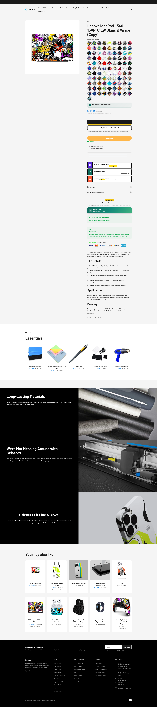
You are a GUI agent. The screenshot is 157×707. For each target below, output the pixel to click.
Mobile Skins (57, 663)
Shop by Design (77, 7)
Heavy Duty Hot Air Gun (121, 366)
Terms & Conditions (100, 672)
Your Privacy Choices (100, 675)
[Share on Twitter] (95, 317)
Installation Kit (58, 691)
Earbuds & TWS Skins (59, 675)
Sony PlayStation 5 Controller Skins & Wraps (121, 622)
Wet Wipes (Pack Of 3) (100, 366)
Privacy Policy (98, 663)
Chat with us (121, 684)
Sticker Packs (105, 7)
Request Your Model (79, 669)
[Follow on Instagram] (26, 670)
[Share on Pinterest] (98, 317)
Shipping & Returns (100, 666)
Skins (53, 7)
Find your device (65, 7)
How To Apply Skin (79, 666)
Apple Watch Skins (59, 682)
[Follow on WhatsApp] (30, 670)
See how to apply (125, 173)
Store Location (78, 675)
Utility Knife (78, 366)
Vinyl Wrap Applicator (35, 366)
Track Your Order (78, 663)
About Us (76, 682)
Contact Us (77, 678)
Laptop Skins (57, 666)
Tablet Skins (57, 669)
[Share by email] (101, 317)
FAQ (75, 672)
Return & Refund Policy (101, 669)
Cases (88, 7)
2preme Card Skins (35, 583)
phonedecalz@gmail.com (124, 688)
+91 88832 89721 (122, 680)
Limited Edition (42, 7)
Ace (122, 583)
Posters (96, 7)
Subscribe (127, 647)
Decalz (89, 21)
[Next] (96, 2)
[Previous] (60, 2)
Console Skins (57, 678)
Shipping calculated (99, 113)
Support (40, 11)
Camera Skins (57, 672)
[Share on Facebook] (93, 317)
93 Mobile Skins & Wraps (78, 583)
